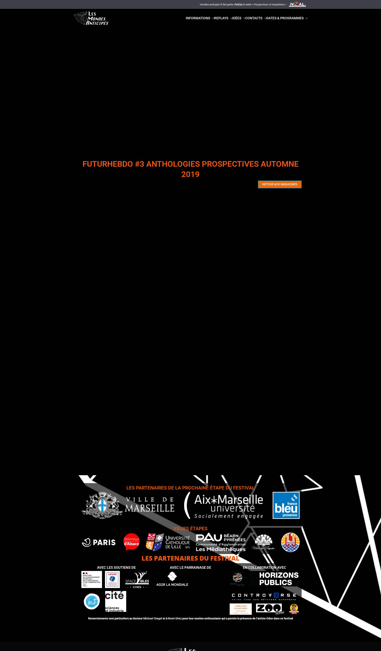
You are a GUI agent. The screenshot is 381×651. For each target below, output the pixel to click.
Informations (198, 18)
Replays (221, 18)
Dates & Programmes (285, 18)
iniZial (239, 4)
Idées (236, 18)
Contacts (253, 18)
